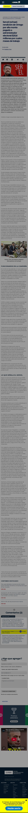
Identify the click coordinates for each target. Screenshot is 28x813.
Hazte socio (14, 808)
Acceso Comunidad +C (18, 6)
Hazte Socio (7, 6)
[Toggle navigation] (3, 2)
